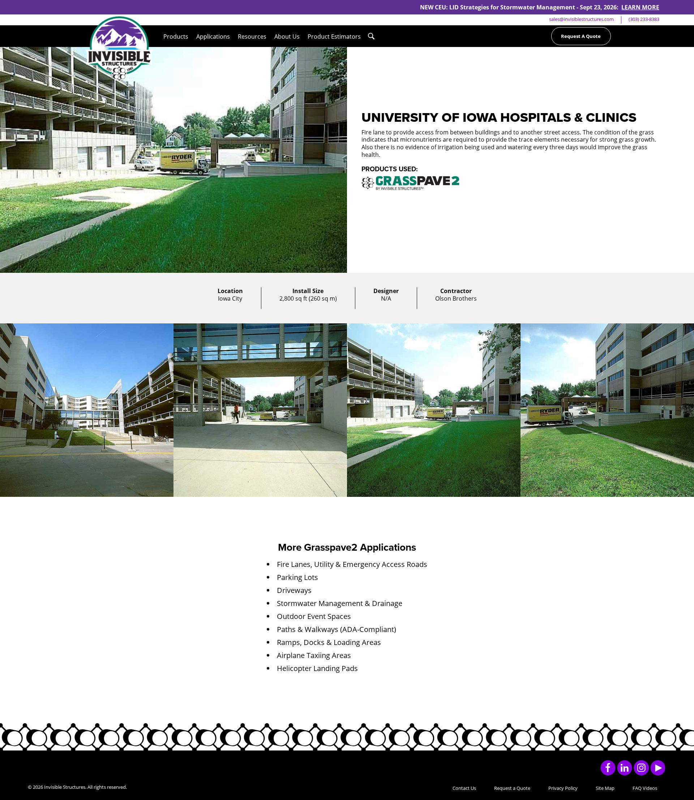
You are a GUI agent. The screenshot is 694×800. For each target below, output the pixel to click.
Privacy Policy (563, 788)
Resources (252, 36)
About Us (287, 36)
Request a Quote (512, 788)
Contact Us (464, 788)
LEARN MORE (640, 7)
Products (175, 36)
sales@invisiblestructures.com (581, 19)
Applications (213, 36)
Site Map (605, 788)
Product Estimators (334, 36)
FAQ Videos (645, 788)
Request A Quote (581, 36)
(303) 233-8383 (644, 19)
